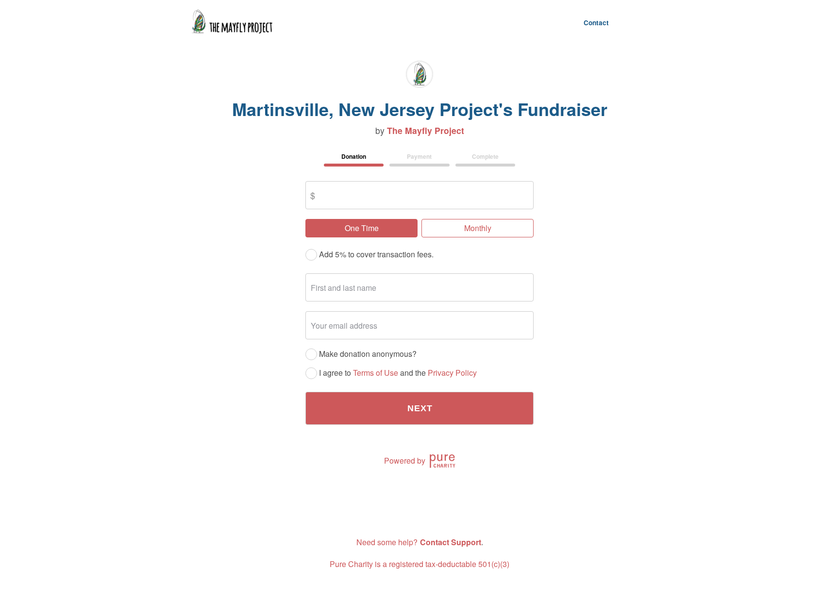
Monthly (477, 228)
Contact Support (450, 542)
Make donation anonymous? (367, 354)
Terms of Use (375, 373)
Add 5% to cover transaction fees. (375, 255)
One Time (362, 228)
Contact (596, 22)
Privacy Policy (452, 373)
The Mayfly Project (425, 130)
